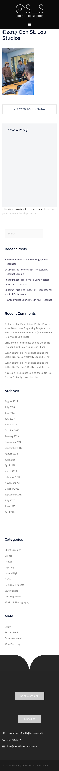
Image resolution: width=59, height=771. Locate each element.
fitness (8, 561)
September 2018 (13, 447)
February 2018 (12, 477)
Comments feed (13, 638)
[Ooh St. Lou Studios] (30, 10)
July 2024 (10, 407)
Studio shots (11, 590)
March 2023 (11, 424)
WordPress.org (13, 644)
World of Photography (17, 602)
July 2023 (10, 418)
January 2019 (12, 436)
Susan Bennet (12, 352)
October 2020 (12, 430)
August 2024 (11, 401)
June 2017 (10, 506)
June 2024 (10, 413)
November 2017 (13, 482)
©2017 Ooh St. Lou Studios (31, 109)
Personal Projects (14, 584)
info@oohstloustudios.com (22, 746)
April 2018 (10, 465)
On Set (8, 579)
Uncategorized (13, 596)
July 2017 (10, 500)
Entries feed (11, 632)
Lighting (9, 567)
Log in (8, 626)
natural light (12, 573)
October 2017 (12, 488)
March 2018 (11, 471)
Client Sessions (13, 549)
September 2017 (13, 494)
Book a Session (29, 696)
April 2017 (10, 511)
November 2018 (13, 442)
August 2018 (11, 453)
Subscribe (29, 719)
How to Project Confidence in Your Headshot (28, 299)
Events (8, 555)
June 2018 (10, 459)
